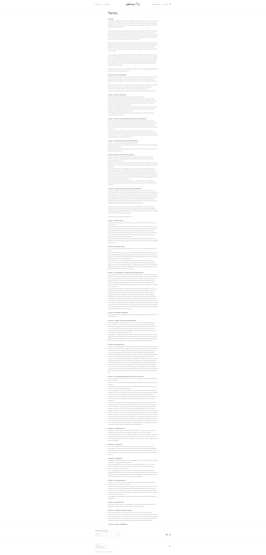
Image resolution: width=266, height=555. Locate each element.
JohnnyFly (99, 551)
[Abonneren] (118, 534)
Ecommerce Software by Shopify (107, 551)
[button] (163, 4)
